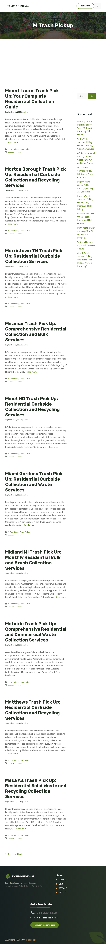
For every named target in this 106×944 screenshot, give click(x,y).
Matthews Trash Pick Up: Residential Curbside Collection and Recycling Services (32, 710)
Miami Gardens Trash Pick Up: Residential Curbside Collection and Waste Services (34, 482)
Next (20, 854)
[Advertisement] (53, 58)
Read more (13, 142)
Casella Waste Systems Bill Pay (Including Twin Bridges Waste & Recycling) (84, 260)
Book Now (85, 6)
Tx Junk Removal (18, 5)
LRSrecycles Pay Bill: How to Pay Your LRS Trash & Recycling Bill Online (85, 128)
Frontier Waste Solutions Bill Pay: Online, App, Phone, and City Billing (85, 203)
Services (63, 879)
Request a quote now (45, 925)
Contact (63, 888)
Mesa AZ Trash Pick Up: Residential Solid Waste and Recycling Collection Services (35, 788)
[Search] (92, 96)
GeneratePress (30, 940)
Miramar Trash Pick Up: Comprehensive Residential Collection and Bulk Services (35, 331)
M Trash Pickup (14, 149)
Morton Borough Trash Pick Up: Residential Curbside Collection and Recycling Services (35, 177)
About (62, 884)
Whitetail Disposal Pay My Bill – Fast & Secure (86, 245)
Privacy (62, 892)
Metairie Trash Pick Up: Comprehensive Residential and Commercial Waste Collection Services (35, 632)
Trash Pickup (25, 149)
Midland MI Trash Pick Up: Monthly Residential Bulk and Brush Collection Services (33, 560)
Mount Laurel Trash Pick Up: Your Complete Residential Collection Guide (32, 99)
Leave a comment (15, 152)
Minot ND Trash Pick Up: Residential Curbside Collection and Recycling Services (32, 407)
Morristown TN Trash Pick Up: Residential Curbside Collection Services (33, 256)
